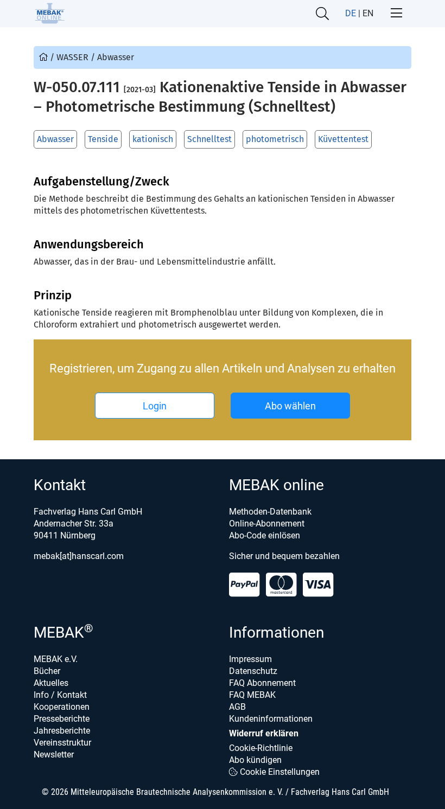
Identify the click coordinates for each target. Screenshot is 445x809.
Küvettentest (343, 139)
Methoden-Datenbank (270, 511)
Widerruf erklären (263, 733)
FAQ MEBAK (252, 695)
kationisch (152, 139)
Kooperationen (62, 707)
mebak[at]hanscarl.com (79, 556)
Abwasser (55, 139)
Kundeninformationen (271, 719)
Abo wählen (290, 406)
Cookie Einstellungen (279, 772)
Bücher (47, 671)
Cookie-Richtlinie (261, 748)
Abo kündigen (255, 760)
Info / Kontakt (60, 695)
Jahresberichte (62, 730)
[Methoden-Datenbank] (44, 57)
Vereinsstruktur (62, 742)
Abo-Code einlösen (264, 535)
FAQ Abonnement (262, 683)
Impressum (250, 659)
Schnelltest (209, 139)
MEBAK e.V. (56, 659)
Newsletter (54, 754)
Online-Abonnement (266, 523)
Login (155, 406)
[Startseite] (50, 13)
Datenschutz (253, 671)
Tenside (103, 139)
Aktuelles (51, 683)
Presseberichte (62, 719)
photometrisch (275, 139)
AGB (237, 707)
